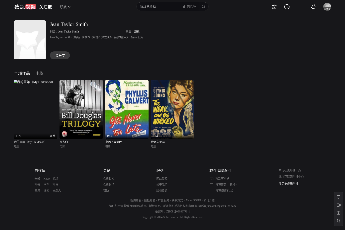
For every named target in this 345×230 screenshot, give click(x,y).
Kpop (47, 178)
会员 (106, 171)
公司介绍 (209, 200)
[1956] (127, 82)
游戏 (55, 178)
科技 (55, 184)
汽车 (46, 184)
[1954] (172, 82)
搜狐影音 (221, 184)
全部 (37, 178)
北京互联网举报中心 (291, 176)
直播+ (233, 184)
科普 (37, 184)
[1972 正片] (34, 82)
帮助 (106, 190)
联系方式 (177, 200)
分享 (62, 55)
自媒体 (40, 171)
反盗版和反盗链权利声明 (178, 205)
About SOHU (193, 200)
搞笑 (46, 190)
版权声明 (154, 205)
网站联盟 (162, 178)
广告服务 (163, 200)
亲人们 (63, 142)
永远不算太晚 (113, 142)
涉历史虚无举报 (288, 183)
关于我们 (162, 184)
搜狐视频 (25, 6)
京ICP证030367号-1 (178, 211)
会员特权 (108, 178)
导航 (63, 7)
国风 (37, 190)
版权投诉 (162, 190)
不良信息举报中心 (290, 170)
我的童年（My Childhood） (30, 142)
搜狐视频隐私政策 (135, 205)
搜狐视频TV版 (224, 190)
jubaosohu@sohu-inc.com (221, 205)
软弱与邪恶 (158, 142)
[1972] (81, 82)
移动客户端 (222, 178)
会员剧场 (108, 184)
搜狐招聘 (149, 200)
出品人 (57, 190)
